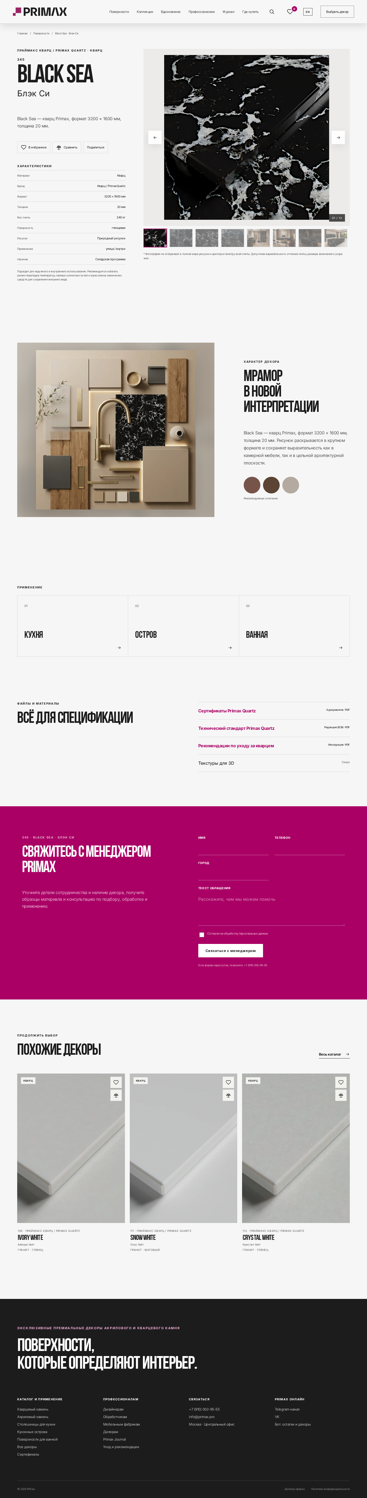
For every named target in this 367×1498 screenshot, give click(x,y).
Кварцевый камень (32, 1409)
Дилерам (110, 1432)
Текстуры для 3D (274, 763)
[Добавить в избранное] (116, 1082)
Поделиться (95, 147)
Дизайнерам (113, 1409)
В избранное (37, 147)
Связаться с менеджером (231, 950)
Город (204, 863)
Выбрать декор (337, 12)
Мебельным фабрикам (121, 1424)
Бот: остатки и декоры (293, 1424)
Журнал (228, 12)
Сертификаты (28, 1454)
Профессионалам (201, 12)
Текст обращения (214, 888)
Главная (22, 33)
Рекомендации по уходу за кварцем (274, 745)
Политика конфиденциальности (330, 1488)
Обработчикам (115, 1417)
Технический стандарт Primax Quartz (274, 728)
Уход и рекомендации (121, 1447)
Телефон (282, 838)
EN (308, 11)
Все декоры (27, 1447)
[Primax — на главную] (40, 12)
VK (277, 1417)
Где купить (250, 12)
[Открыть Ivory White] (71, 1148)
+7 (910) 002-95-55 (255, 965)
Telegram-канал (287, 1409)
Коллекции (145, 12)
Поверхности (119, 12)
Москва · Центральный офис (212, 1424)
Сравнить (70, 147)
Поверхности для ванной (37, 1439)
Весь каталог (330, 1054)
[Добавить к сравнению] (116, 1095)
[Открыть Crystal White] (296, 1148)
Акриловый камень (32, 1417)
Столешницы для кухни (36, 1424)
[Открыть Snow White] (184, 1148)
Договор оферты (295, 1488)
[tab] (155, 238)
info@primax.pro (202, 1417)
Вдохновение (171, 12)
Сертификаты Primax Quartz (274, 710)
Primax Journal (114, 1439)
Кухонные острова (32, 1432)
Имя (202, 838)
